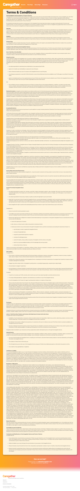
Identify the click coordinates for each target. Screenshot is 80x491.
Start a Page (37, 4)
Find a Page (30, 4)
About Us (23, 4)
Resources (45, 4)
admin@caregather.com (56, 422)
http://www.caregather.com (62, 16)
